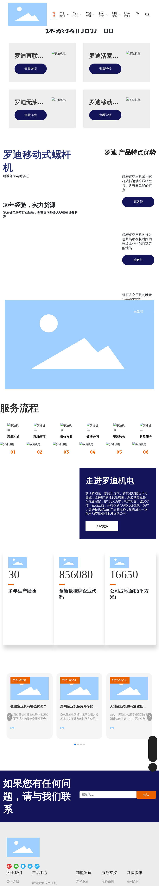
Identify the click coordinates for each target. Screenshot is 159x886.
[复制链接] (37, 866)
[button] (75, 744)
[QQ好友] (23, 866)
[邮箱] (152, 740)
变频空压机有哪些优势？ (28, 706)
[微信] (16, 866)
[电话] (152, 749)
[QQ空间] (30, 866)
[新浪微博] (9, 866)
